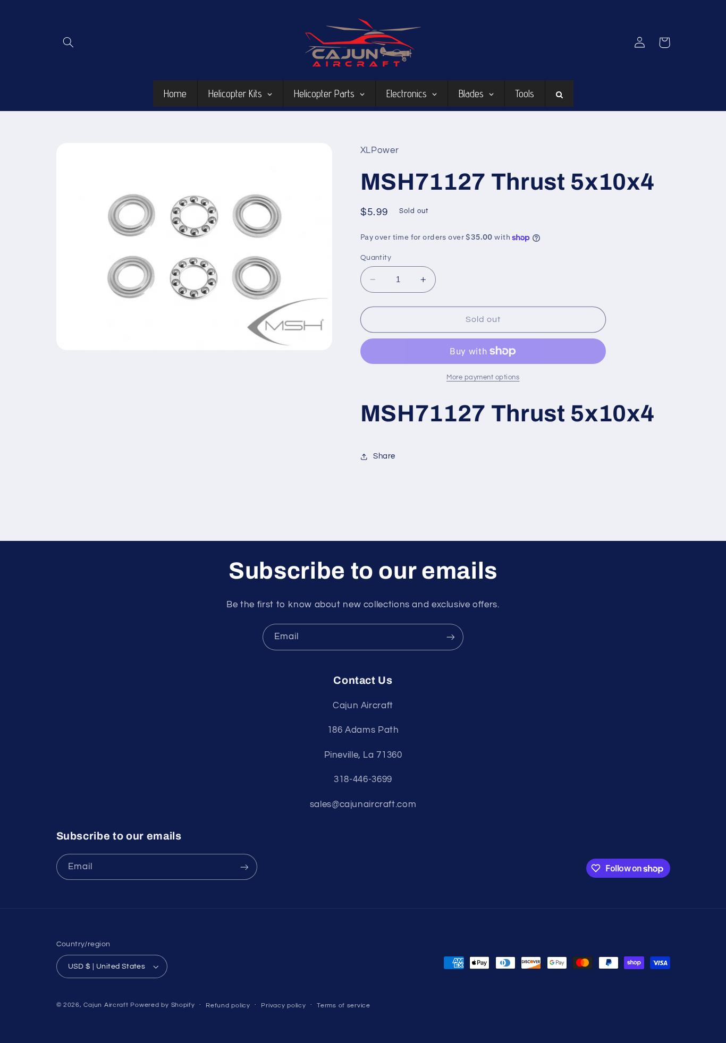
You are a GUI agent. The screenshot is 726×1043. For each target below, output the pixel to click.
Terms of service (343, 1005)
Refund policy (228, 1005)
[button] (68, 42)
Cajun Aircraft (105, 1005)
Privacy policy (283, 1005)
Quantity (375, 257)
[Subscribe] (450, 637)
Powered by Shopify (162, 1005)
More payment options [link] (483, 377)
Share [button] (384, 456)
